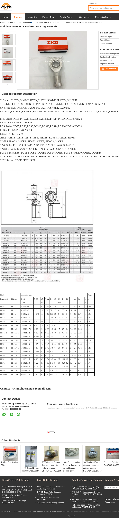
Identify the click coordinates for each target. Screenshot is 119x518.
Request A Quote (103, 17)
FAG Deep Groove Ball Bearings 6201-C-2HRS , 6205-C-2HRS (17, 491)
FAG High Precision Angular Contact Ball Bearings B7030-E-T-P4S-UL (86, 501)
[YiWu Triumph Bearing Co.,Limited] (6, 6)
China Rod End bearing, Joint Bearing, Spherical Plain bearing (37, 511)
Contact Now (110, 69)
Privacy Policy (5, 511)
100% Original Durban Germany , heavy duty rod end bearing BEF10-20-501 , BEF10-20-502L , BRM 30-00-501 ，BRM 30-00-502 (92, 469)
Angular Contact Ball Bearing (87, 480)
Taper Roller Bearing (47, 480)
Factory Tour (48, 17)
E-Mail (108, 499)
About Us (32, 17)
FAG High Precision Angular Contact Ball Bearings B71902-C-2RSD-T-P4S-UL (87, 494)
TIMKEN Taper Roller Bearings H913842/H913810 (49, 493)
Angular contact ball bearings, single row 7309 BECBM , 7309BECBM (86, 488)
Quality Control (66, 17)
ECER (73, 516)
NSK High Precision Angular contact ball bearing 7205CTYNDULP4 (86, 506)
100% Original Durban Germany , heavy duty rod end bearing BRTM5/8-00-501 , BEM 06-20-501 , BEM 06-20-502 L (51, 469)
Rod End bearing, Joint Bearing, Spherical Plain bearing (40, 22)
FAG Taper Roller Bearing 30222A (50, 503)
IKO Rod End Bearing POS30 (9, 463)
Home (5, 17)
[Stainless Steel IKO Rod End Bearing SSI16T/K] (8, 39)
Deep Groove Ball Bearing (15, 480)
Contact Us (84, 17)
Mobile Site (110, 502)
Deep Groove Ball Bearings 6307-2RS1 (17, 487)
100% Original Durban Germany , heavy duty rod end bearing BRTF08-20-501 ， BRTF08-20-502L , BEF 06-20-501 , (72, 469)
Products (18, 17)
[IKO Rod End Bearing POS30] (10, 453)
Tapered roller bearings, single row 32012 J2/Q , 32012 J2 (50, 488)
